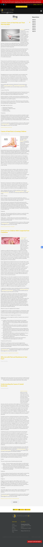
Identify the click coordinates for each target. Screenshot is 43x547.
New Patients (15, 530)
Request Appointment (21, 6)
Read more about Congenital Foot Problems (10, 352)
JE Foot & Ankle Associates (19, 85)
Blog (13, 531)
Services (14, 528)
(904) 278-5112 (37, 4)
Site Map (33, 536)
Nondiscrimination (38, 536)
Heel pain (22, 29)
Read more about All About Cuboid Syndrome (10, 498)
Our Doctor (14, 525)
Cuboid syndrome (23, 391)
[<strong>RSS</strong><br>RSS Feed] (29, 22)
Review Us (28, 509)
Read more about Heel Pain (6, 127)
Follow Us (21, 509)
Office (13, 527)
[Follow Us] (3, 4)
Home (13, 524)
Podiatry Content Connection (23, 536)
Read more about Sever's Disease (7, 226)
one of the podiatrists (8, 85)
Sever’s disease (23, 140)
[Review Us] (5, 4)
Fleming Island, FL (5, 124)
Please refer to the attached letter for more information (28, 2)
